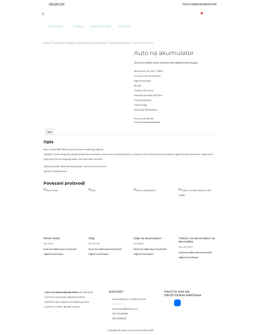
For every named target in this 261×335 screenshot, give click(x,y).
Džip (92, 238)
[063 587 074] (45, 4)
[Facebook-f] (177, 302)
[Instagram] (167, 302)
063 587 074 (56, 4)
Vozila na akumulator (151, 122)
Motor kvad (52, 238)
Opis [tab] (49, 132)
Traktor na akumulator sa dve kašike (197, 240)
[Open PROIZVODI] (64, 27)
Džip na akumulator (148, 238)
